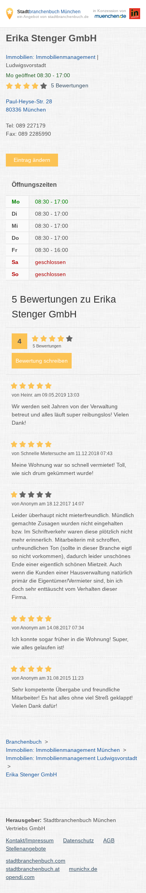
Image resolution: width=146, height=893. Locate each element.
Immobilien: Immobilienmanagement (50, 57)
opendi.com (20, 877)
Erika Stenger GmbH (31, 774)
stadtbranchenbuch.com (35, 861)
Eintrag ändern (32, 160)
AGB (108, 840)
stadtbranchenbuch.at (33, 869)
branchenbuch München (49, 11)
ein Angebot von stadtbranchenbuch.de (53, 16)
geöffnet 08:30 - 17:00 (38, 75)
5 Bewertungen (69, 85)
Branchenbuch (24, 742)
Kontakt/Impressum (30, 840)
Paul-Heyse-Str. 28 (29, 105)
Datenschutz (78, 840)
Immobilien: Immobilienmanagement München (63, 750)
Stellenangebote (26, 848)
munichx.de (83, 869)
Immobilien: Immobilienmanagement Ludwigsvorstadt (71, 758)
